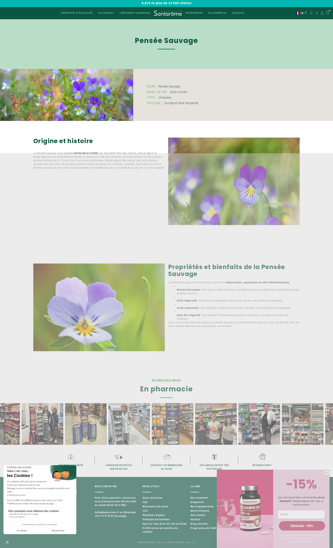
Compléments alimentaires (134, 13)
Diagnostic (238, 13)
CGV (145, 511)
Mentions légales (154, 515)
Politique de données (156, 519)
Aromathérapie (194, 13)
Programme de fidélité (205, 528)
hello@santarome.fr (107, 512)
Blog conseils (199, 524)
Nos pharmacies (217, 13)
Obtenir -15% (302, 525)
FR (298, 13)
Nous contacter (153, 498)
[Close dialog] (327, 472)
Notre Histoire (199, 511)
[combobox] (298, 13)
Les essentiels (106, 13)
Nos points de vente (155, 506)
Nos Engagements (202, 506)
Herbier (195, 519)
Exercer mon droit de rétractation (165, 524)
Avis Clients (197, 515)
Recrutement (199, 498)
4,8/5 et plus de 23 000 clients (166, 3)
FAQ (145, 502)
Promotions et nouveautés (77, 13)
